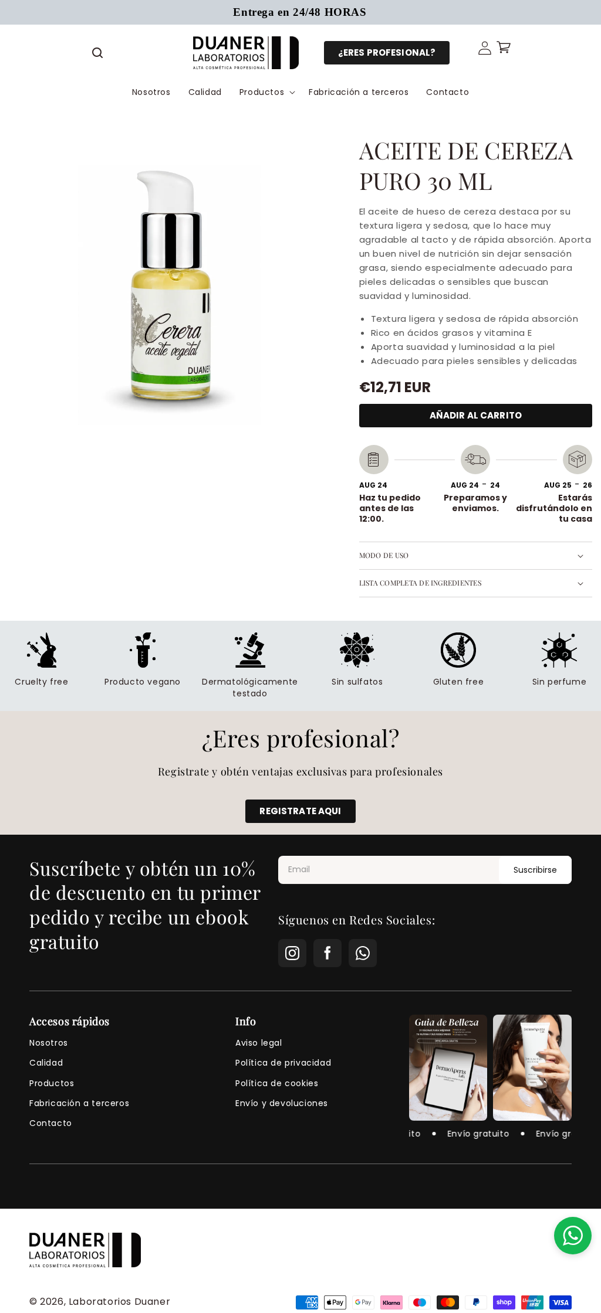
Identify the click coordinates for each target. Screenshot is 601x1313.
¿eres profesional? (387, 52)
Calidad (46, 1062)
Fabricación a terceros (79, 1103)
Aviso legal (258, 1043)
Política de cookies (276, 1083)
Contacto (50, 1123)
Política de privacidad (283, 1062)
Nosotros (48, 1043)
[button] (97, 53)
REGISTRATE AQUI (300, 811)
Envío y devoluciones (281, 1103)
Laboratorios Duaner (119, 1301)
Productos (51, 1083)
